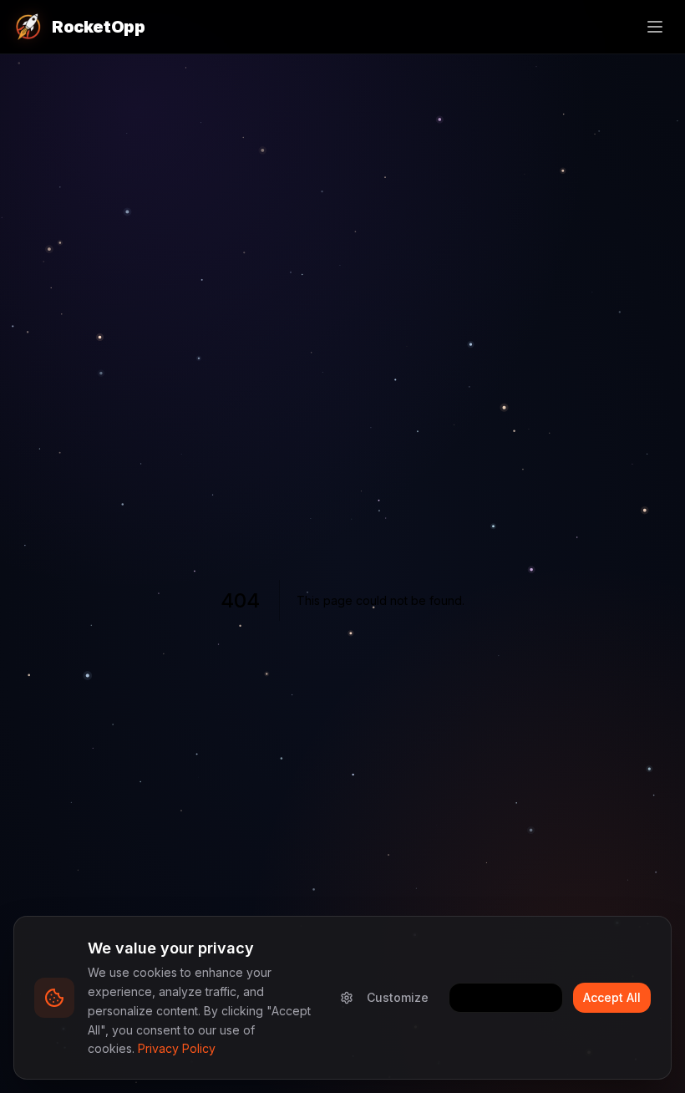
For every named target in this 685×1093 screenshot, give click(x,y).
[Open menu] (655, 26)
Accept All (612, 997)
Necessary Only (505, 997)
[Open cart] (618, 26)
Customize (398, 997)
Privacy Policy (177, 1048)
